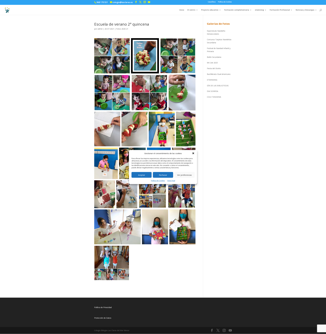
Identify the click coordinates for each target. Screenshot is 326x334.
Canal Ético (212, 2)
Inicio (181, 10)
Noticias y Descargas (305, 10)
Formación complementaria (236, 10)
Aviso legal (171, 181)
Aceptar (141, 175)
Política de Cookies (158, 181)
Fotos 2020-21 (122, 29)
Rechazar (163, 175)
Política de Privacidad (103, 307)
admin (100, 29)
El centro (191, 10)
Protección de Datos (102, 318)
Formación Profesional (280, 10)
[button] (193, 153)
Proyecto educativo (209, 10)
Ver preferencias (184, 175)
